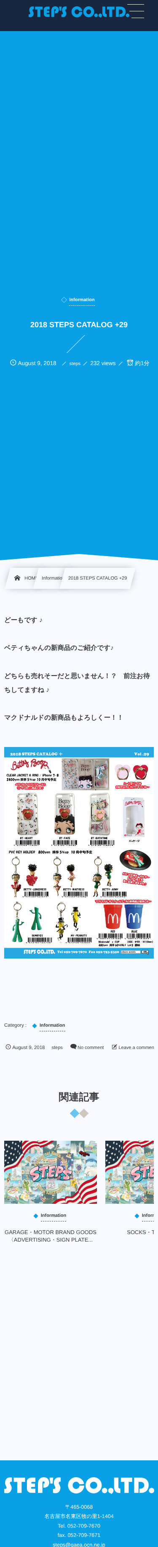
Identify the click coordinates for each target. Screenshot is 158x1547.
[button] (135, 11)
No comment (91, 1047)
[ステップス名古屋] (79, 12)
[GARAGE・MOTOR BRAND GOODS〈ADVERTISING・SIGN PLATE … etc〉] (50, 1172)
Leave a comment (136, 1047)
